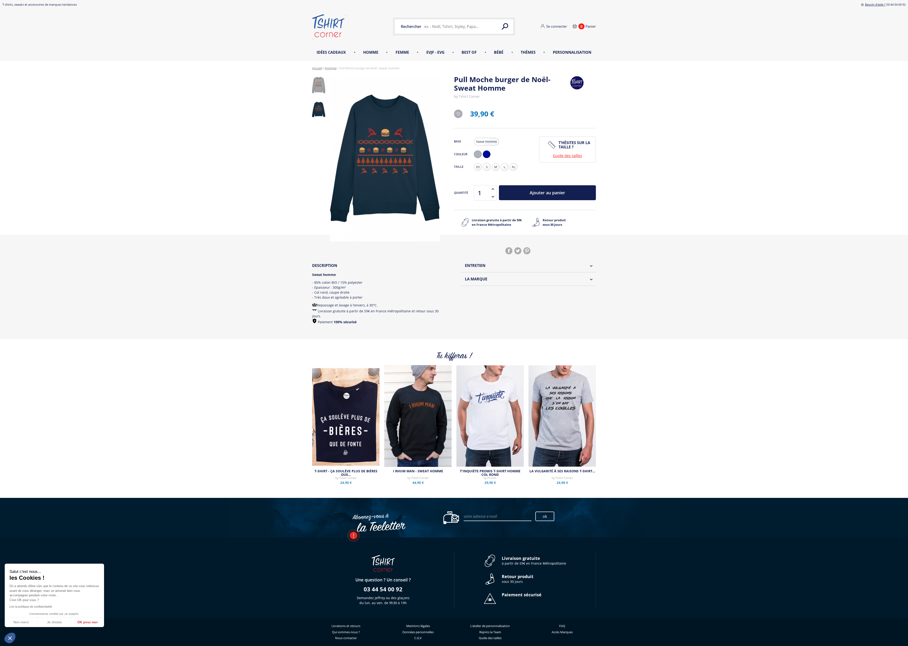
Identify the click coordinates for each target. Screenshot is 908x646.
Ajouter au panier (547, 192)
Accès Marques (562, 632)
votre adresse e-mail (480, 516)
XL (513, 167)
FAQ (562, 626)
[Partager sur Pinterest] (526, 250)
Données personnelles (418, 632)
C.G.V (418, 638)
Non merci (21, 622)
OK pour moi (87, 622)
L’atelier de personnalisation (490, 626)
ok (545, 516)
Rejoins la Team (490, 632)
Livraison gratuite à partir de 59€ (497, 222)
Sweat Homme (486, 141)
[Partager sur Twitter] (517, 250)
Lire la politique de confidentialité (30, 606)
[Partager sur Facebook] (508, 250)
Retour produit (554, 222)
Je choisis (54, 622)
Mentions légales (418, 626)
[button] (10, 638)
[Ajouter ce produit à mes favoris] (458, 114)
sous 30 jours (517, 579)
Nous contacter (346, 638)
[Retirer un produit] (493, 196)
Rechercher (411, 26)
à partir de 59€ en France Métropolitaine (534, 561)
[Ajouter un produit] (493, 189)
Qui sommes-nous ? (346, 632)
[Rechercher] (505, 26)
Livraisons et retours (346, 626)
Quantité (461, 193)
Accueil (317, 68)
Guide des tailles (567, 155)
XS (478, 167)
